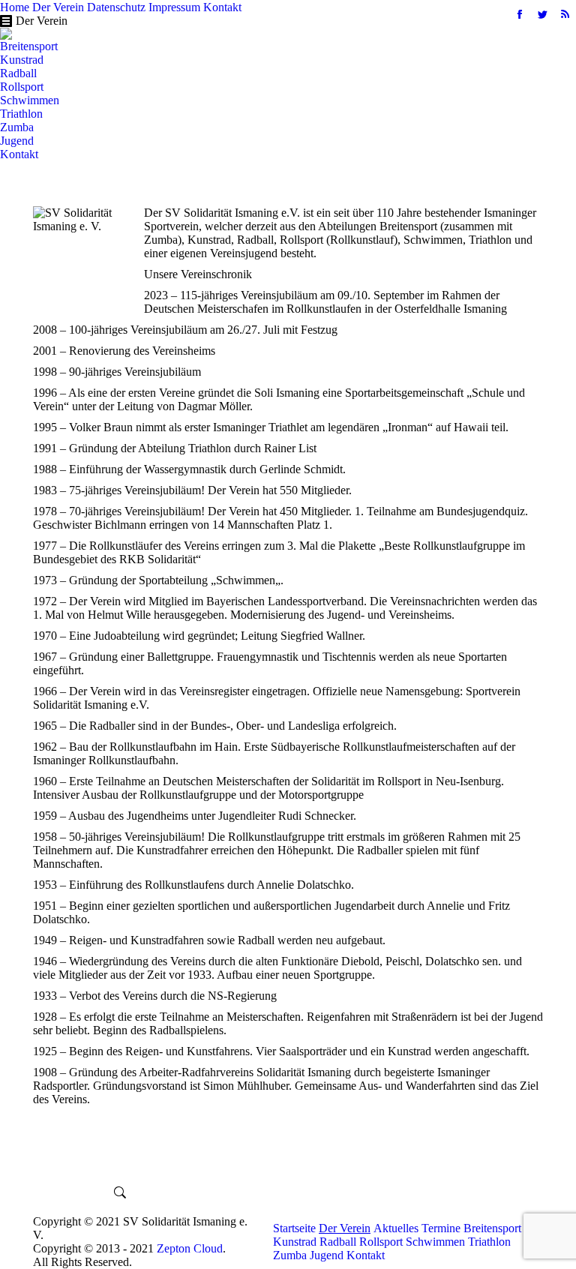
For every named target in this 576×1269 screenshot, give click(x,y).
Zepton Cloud (190, 1248)
